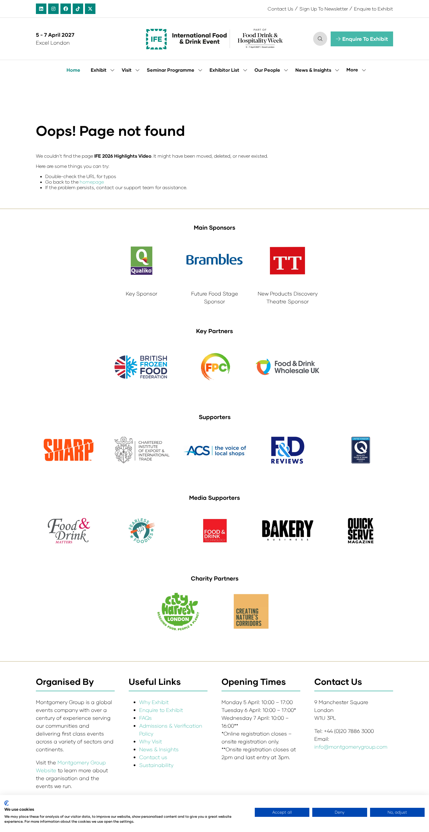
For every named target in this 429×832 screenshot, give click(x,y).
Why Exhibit (154, 702)
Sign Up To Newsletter (323, 8)
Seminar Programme (170, 70)
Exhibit (99, 70)
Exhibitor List (224, 70)
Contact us (153, 757)
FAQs (145, 718)
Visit (127, 70)
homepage (92, 181)
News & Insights (313, 70)
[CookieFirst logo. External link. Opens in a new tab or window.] (6, 803)
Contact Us (280, 8)
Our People (267, 70)
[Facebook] (65, 8)
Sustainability (156, 765)
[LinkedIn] (41, 8)
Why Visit (150, 741)
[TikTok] (78, 8)
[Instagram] (53, 8)
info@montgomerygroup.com (350, 746)
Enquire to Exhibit (373, 8)
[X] (90, 8)
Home (73, 70)
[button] (320, 39)
